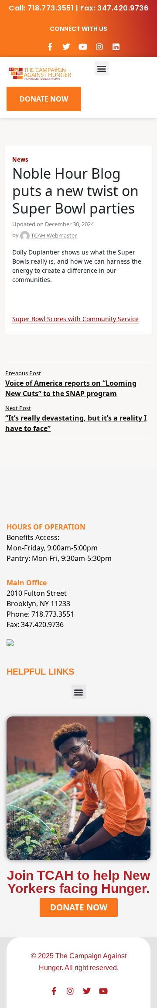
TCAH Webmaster (53, 235)
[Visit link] (40, 73)
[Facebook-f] (50, 47)
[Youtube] (83, 47)
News (20, 159)
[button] (102, 68)
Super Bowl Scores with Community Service (75, 319)
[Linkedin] (116, 47)
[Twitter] (66, 47)
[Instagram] (99, 47)
